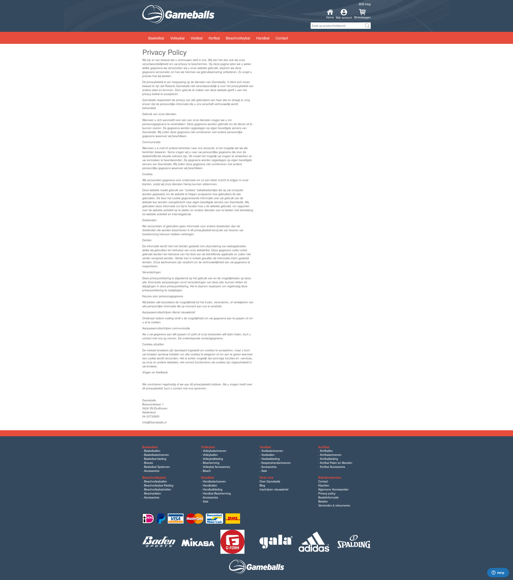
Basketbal (156, 37)
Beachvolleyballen (155, 481)
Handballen (210, 485)
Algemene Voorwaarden (333, 489)
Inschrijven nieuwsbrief (274, 489)
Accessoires (151, 471)
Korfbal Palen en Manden (336, 463)
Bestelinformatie (328, 497)
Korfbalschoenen (330, 455)
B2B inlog (365, 4)
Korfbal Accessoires (332, 467)
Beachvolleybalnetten (157, 489)
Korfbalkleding (329, 459)
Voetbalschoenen (272, 451)
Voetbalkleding (270, 459)
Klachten (323, 485)
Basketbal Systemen (157, 467)
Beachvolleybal (238, 37)
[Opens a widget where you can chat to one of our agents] (498, 573)
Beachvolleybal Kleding (158, 485)
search (367, 25)
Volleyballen (210, 455)
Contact (282, 37)
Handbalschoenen (214, 481)
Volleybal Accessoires (216, 467)
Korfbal (214, 37)
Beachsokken (152, 493)
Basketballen (152, 451)
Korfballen (326, 451)
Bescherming (211, 463)
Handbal (263, 37)
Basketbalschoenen (156, 455)
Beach (207, 471)
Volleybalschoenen (214, 451)
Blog (262, 485)
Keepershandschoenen (276, 463)
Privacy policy (326, 493)
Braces (148, 463)
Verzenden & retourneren (334, 505)
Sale (264, 471)
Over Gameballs (270, 481)
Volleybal (177, 37)
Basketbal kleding (155, 459)
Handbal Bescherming (217, 493)
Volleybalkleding (213, 459)
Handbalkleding (212, 489)
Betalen (323, 501)
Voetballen (268, 455)
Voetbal (197, 37)
